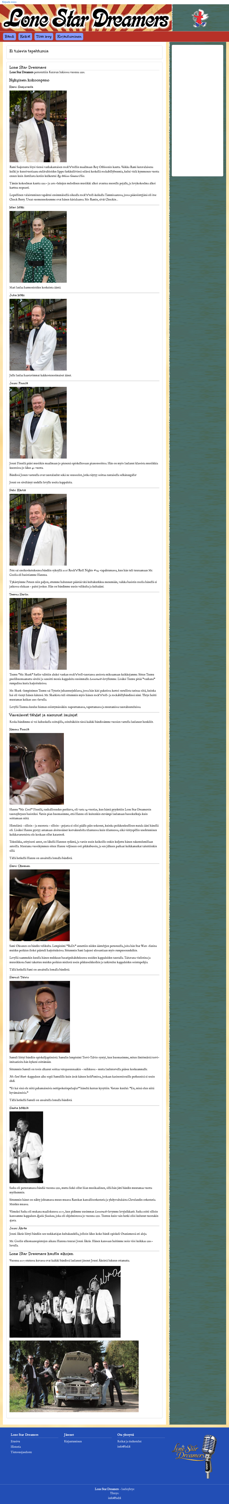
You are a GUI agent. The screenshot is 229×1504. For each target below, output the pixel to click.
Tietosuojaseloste (21, 1452)
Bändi (9, 36)
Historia (16, 1447)
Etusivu (15, 1441)
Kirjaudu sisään (9, 2)
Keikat (25, 36)
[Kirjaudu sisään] (200, 19)
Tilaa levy (44, 36)
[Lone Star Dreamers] (86, 17)
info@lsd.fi (123, 1447)
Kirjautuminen (69, 36)
